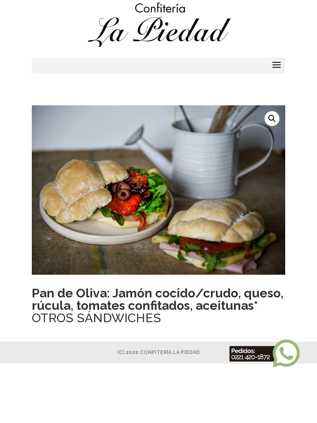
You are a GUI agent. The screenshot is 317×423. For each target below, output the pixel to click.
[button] (272, 118)
